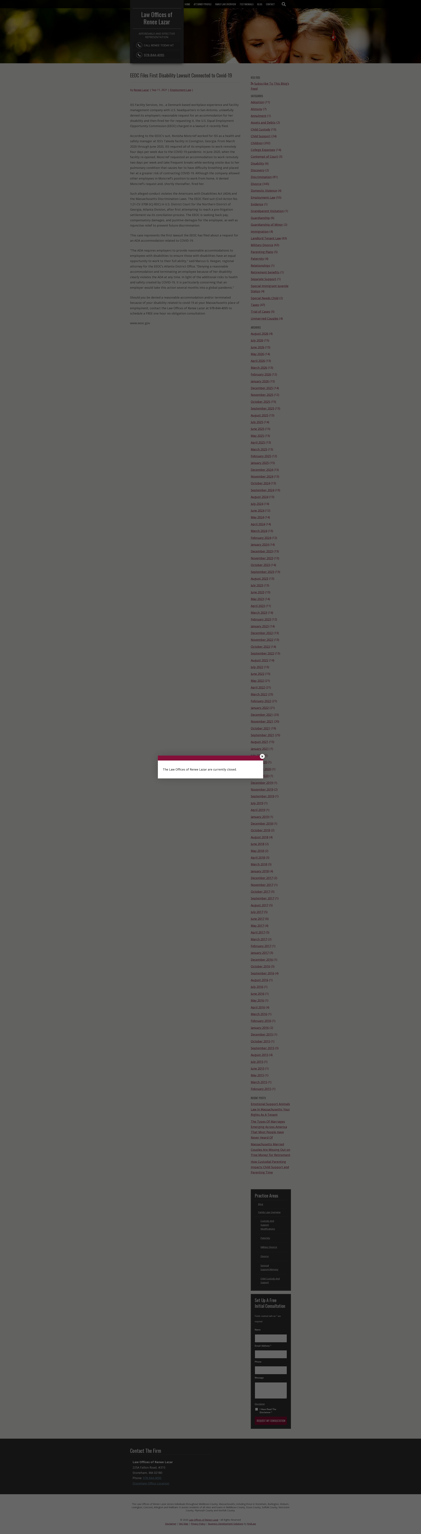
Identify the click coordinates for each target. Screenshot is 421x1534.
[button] (262, 756)
